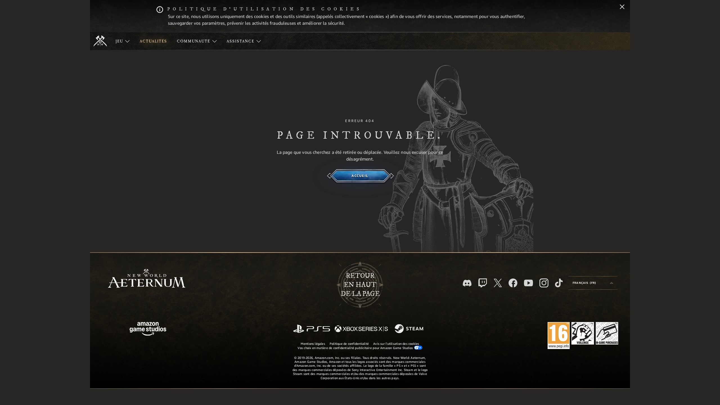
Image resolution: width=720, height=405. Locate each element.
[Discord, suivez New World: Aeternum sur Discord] (467, 283)
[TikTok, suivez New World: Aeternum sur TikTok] (559, 282)
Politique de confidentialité (349, 343)
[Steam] (409, 329)
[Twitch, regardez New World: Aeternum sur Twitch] (482, 282)
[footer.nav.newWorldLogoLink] (146, 279)
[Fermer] (622, 7)
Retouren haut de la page (360, 285)
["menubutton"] (123, 41)
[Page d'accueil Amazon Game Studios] (148, 329)
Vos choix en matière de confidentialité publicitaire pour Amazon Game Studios (356, 348)
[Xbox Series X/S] (361, 329)
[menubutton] (593, 283)
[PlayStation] (311, 329)
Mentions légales (313, 343)
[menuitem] (123, 41)
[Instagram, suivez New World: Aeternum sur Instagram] (543, 282)
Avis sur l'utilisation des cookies (396, 343)
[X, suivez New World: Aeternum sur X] (498, 283)
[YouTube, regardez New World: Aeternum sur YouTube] (528, 282)
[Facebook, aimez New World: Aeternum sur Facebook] (513, 282)
